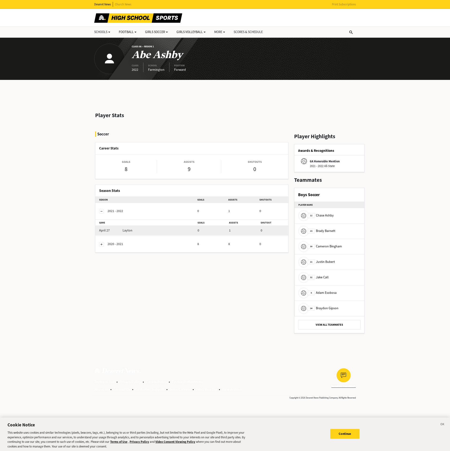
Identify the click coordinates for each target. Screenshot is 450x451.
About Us (101, 389)
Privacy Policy (130, 381)
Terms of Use (104, 381)
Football (126, 32)
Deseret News (102, 4)
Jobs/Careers (180, 389)
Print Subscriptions (344, 4)
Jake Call (319, 277)
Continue (345, 434)
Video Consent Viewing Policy (175, 442)
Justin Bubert (322, 262)
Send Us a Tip (206, 389)
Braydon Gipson (324, 308)
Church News (123, 4)
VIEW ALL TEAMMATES (329, 325)
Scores (248, 32)
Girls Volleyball (189, 32)
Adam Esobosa (324, 293)
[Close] (442, 425)
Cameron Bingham (326, 246)
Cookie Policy (156, 381)
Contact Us (121, 389)
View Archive (232, 389)
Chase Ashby (322, 215)
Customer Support (150, 389)
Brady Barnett (322, 231)
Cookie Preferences (187, 381)
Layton (115, 230)
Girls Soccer (155, 32)
